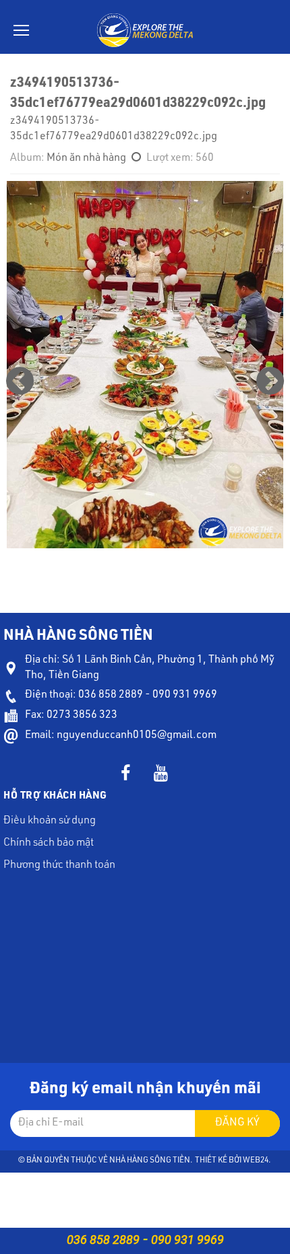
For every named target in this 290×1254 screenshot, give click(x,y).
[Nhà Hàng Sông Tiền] (145, 31)
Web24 (255, 1160)
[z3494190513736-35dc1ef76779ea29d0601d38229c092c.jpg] (145, 365)
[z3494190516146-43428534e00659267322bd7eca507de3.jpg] (270, 381)
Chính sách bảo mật (48, 843)
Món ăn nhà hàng (86, 158)
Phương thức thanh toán (59, 865)
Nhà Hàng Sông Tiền (149, 1160)
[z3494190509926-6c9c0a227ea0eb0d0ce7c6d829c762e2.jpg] (20, 381)
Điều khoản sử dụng (49, 821)
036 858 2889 (103, 1239)
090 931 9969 (187, 1239)
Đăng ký (237, 1123)
